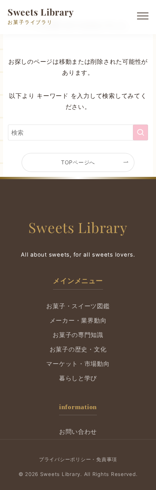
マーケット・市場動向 (77, 363)
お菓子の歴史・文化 (78, 349)
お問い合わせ (78, 431)
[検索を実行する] (140, 132)
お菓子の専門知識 (78, 335)
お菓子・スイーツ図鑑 (77, 306)
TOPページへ (78, 162)
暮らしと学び (78, 378)
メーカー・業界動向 (78, 320)
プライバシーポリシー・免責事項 (78, 459)
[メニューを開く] (142, 17)
